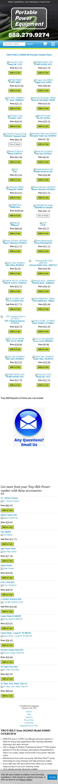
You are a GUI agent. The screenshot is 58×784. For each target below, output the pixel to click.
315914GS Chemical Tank (15, 136)
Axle (15, 171)
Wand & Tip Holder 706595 (43, 100)
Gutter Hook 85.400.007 (11, 616)
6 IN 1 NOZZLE (7, 582)
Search (30, 44)
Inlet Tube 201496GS (15, 359)
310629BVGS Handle (43, 207)
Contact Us (29, 717)
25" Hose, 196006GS (15, 100)
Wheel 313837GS (15, 154)
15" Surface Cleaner (9, 498)
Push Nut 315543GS (43, 154)
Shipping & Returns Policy (29, 726)
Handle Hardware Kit (43, 171)
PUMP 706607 (15, 82)
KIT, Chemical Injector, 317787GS (15, 322)
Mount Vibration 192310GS (43, 189)
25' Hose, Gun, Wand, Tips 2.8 (14, 684)
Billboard (15, 225)
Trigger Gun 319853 (43, 82)
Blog (29, 714)
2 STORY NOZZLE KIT (11, 599)
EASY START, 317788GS (43, 323)
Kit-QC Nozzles (43, 118)
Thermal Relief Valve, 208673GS (43, 265)
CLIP (43, 225)
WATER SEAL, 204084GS (43, 283)
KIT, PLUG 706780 (15, 341)
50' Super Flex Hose (9, 667)
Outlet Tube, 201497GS (43, 359)
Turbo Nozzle (6, 565)
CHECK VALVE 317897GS (14, 283)
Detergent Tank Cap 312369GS (43, 136)
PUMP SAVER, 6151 (43, 64)
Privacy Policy (29, 720)
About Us (29, 712)
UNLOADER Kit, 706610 (43, 301)
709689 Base (15, 207)
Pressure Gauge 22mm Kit (12, 650)
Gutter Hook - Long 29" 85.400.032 (16, 633)
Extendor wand (14, 118)
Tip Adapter (6, 532)
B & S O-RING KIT (15, 301)
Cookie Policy (29, 723)
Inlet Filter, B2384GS (15, 265)
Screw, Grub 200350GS (43, 341)
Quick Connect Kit (9, 515)
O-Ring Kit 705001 (15, 189)
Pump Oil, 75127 (15, 64)
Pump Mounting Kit (43, 243)
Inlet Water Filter (8, 549)
